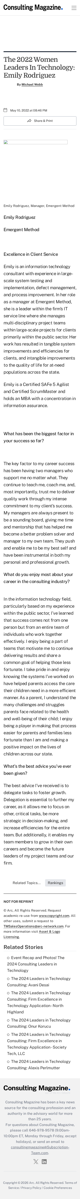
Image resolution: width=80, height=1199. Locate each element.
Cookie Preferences (58, 1188)
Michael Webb (32, 84)
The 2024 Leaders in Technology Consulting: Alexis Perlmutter (39, 1064)
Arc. (32, 1182)
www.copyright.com (54, 916)
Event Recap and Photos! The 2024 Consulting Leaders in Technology (35, 964)
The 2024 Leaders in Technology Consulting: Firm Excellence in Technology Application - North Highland (39, 1002)
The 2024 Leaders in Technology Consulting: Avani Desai (39, 981)
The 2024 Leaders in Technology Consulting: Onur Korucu (39, 1023)
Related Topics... (27, 883)
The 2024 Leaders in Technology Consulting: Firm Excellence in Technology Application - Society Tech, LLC (39, 1044)
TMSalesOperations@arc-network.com (34, 926)
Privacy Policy (31, 1188)
